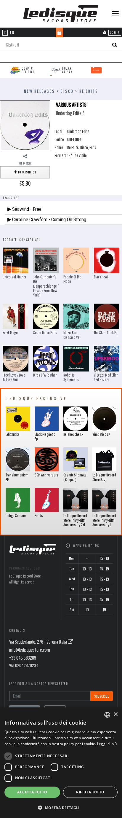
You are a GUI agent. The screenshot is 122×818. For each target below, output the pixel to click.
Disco (67, 91)
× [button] (115, 714)
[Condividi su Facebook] (25, 156)
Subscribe (101, 696)
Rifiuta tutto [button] (90, 792)
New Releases (39, 91)
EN (12, 32)
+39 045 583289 (22, 658)
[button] (61, 807)
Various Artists (71, 104)
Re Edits (88, 91)
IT (5, 32)
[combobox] (107, 715)
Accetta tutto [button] (32, 792)
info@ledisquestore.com (29, 650)
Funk (92, 147)
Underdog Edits (78, 131)
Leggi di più (107, 743)
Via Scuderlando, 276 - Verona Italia (38, 642)
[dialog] (61, 762)
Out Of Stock (25, 163)
